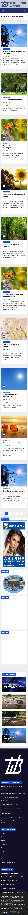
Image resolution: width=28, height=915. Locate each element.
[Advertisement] (14, 615)
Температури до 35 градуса (11, 245)
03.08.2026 (7, 445)
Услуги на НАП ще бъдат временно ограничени (12, 817)
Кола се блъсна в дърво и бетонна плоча (11, 808)
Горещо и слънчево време (14, 443)
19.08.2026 (7, 150)
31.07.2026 (7, 493)
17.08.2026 (7, 249)
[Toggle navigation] (14, 11)
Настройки (13, 912)
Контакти (3, 858)
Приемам (5, 912)
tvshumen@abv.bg (10, 888)
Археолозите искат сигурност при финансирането (11, 705)
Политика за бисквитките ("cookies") (13, 906)
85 (18, 513)
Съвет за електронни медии (8, 862)
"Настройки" (8, 903)
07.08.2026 (7, 299)
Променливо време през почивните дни (13, 295)
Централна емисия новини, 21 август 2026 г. (14, 687)
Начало (3, 833)
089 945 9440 (10, 884)
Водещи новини (7, 700)
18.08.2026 (7, 199)
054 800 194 (14, 880)
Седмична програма (6, 847)
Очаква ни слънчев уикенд (14, 491)
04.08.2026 (7, 399)
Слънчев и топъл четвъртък (10, 147)
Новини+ (14, 700)
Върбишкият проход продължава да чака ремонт (11, 722)
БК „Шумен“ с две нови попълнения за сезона (12, 800)
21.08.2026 (7, 56)
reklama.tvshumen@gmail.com (19, 892)
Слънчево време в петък (13, 100)
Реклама (3, 855)
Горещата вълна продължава (10, 396)
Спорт (2, 851)
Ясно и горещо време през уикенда (14, 52)
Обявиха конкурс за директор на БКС (10, 804)
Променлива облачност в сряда (14, 195)
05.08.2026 (7, 349)
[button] (24, 10)
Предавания (4, 844)
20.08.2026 (7, 102)
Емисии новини (6, 97)
